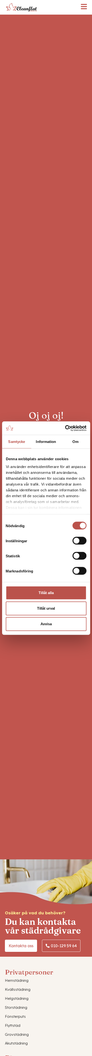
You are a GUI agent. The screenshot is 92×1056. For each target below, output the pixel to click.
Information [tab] (46, 442)
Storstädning (16, 1007)
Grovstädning (17, 1034)
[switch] (79, 541)
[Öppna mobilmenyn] (83, 6)
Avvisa (46, 624)
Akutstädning (16, 1043)
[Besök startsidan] (21, 7)
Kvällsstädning (17, 989)
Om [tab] (75, 442)
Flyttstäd (12, 1025)
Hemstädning (16, 980)
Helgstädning (16, 998)
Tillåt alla (46, 593)
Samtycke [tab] (16, 442)
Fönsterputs (15, 1016)
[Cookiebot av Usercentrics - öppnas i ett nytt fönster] (65, 428)
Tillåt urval (46, 608)
